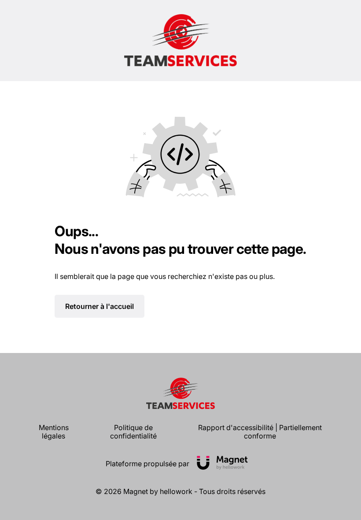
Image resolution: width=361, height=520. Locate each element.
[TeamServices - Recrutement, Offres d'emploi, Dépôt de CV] (180, 40)
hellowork (176, 491)
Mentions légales (54, 431)
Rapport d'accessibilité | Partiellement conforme (260, 431)
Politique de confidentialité (133, 431)
